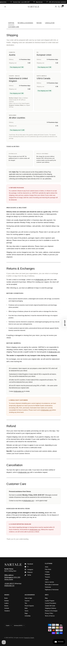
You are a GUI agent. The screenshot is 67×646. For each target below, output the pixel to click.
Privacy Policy (49, 613)
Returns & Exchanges (25, 23)
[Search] (58, 6)
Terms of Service (50, 616)
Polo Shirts (48, 569)
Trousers (47, 577)
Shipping (11, 23)
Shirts (46, 567)
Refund (39, 23)
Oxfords (6, 608)
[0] (61, 6)
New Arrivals (35, 2)
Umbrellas (28, 616)
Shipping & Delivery (50, 608)
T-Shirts (47, 572)
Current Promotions (50, 603)
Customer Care (13, 27)
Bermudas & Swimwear (51, 584)
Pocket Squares (29, 605)
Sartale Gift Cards (50, 605)
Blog (46, 598)
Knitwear (47, 574)
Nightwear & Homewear (52, 589)
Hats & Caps (28, 598)
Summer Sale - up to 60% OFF (17, 2)
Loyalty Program (49, 600)
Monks (6, 605)
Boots (6, 598)
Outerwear (48, 587)
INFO (46, 594)
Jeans (46, 579)
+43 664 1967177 (9, 583)
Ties (26, 603)
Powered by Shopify (29, 637)
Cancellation (49, 23)
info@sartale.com (41, 279)
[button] (65, 323)
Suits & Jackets (49, 582)
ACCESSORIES (30, 594)
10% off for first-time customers (53, 2)
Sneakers (7, 611)
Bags (26, 613)
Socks (26, 611)
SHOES (6, 594)
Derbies (6, 600)
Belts (26, 608)
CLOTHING (48, 563)
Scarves (27, 600)
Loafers (6, 603)
